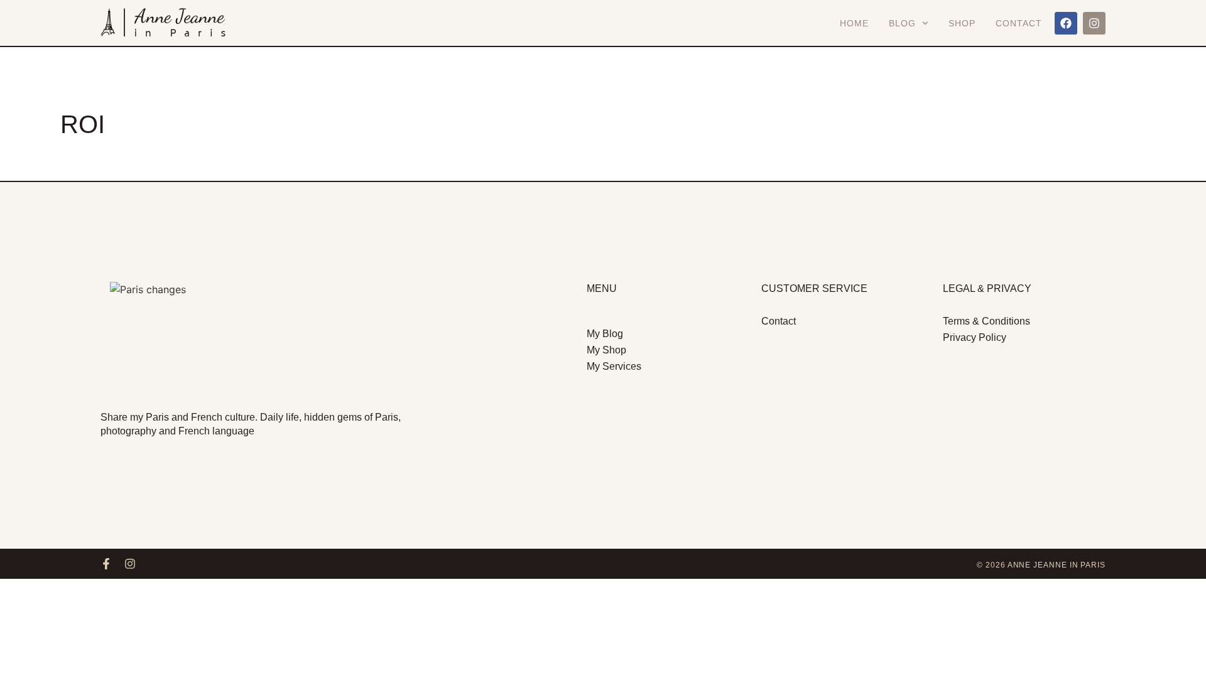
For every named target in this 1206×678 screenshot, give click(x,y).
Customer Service (814, 288)
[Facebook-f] (106, 563)
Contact (1019, 23)
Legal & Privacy (987, 288)
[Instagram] (1094, 23)
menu (602, 288)
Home (854, 23)
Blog (902, 23)
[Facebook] (1066, 23)
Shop (961, 23)
